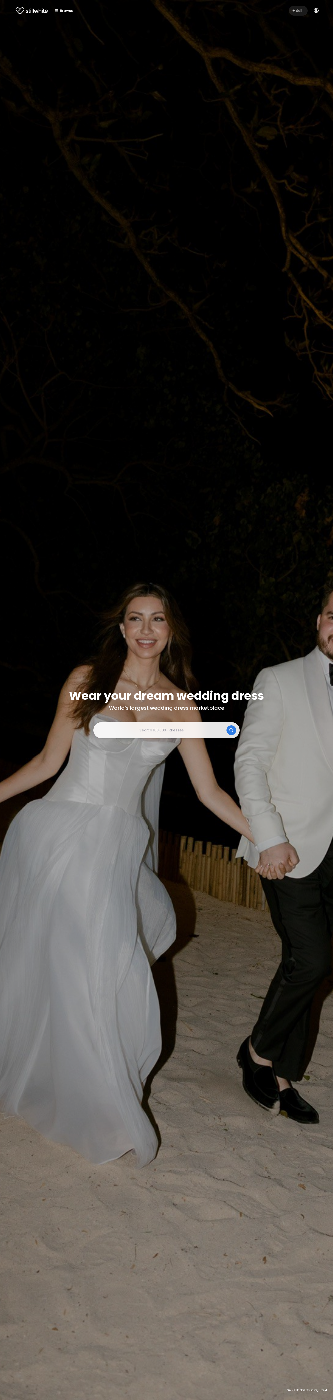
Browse (66, 10)
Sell (299, 10)
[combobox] (166, 730)
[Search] (231, 730)
